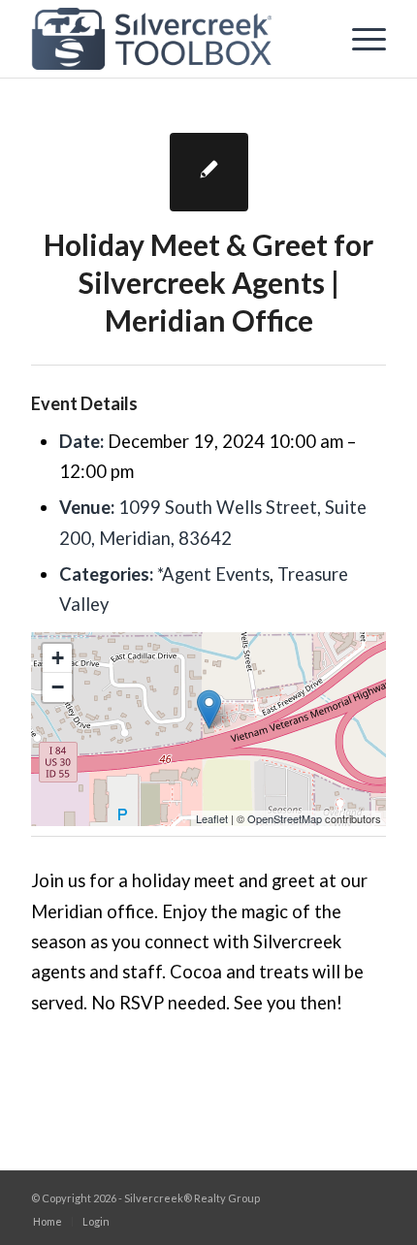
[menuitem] (359, 39)
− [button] (57, 687)
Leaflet (212, 818)
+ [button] (57, 658)
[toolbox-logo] (172, 39)
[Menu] (359, 39)
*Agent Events (213, 574)
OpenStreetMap (284, 818)
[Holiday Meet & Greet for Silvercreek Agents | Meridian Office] (209, 172)
